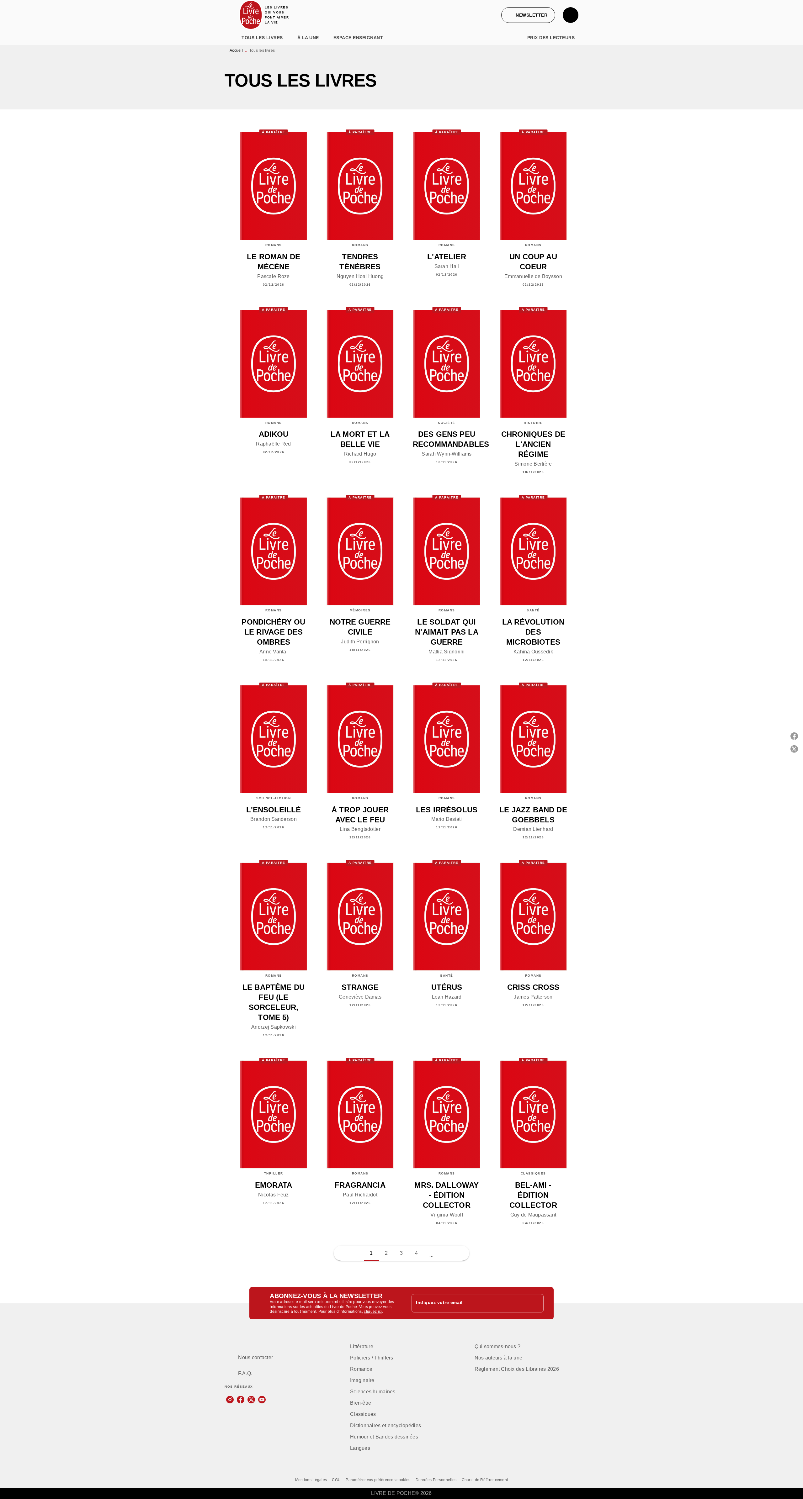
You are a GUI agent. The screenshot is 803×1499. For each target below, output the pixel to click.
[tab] (231, 37)
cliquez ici (373, 1312)
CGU (336, 1480)
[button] (528, 15)
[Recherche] (570, 15)
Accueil (236, 50)
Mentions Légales (311, 1480)
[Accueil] (251, 15)
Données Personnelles (436, 1480)
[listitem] (230, 1399)
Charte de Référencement (485, 1480)
